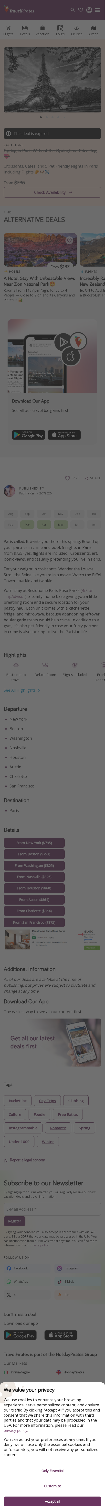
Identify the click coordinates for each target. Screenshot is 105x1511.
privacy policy (15, 1430)
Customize (52, 1486)
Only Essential (52, 1470)
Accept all (52, 1501)
